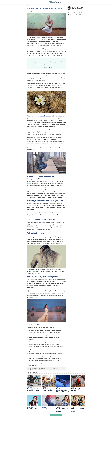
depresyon (32, 271)
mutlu (42, 87)
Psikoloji (44, 387)
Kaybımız (29, 183)
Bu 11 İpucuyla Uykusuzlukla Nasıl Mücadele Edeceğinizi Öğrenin (62, 390)
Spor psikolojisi (30, 387)
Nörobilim (44, 407)
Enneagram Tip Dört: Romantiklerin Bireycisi (33, 409)
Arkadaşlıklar (30, 225)
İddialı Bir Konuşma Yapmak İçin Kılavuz (47, 389)
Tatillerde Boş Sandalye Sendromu (77, 389)
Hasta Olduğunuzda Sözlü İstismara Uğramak (62, 410)
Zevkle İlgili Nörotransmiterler (47, 409)
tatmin (48, 51)
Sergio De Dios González (77, 8)
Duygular (73, 387)
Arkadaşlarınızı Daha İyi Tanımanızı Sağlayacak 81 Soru (77, 410)
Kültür (72, 407)
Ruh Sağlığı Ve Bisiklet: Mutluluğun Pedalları (33, 389)
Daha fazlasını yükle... (56, 415)
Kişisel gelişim (30, 407)
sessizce (29, 131)
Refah (28, 5)
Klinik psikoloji (59, 407)
